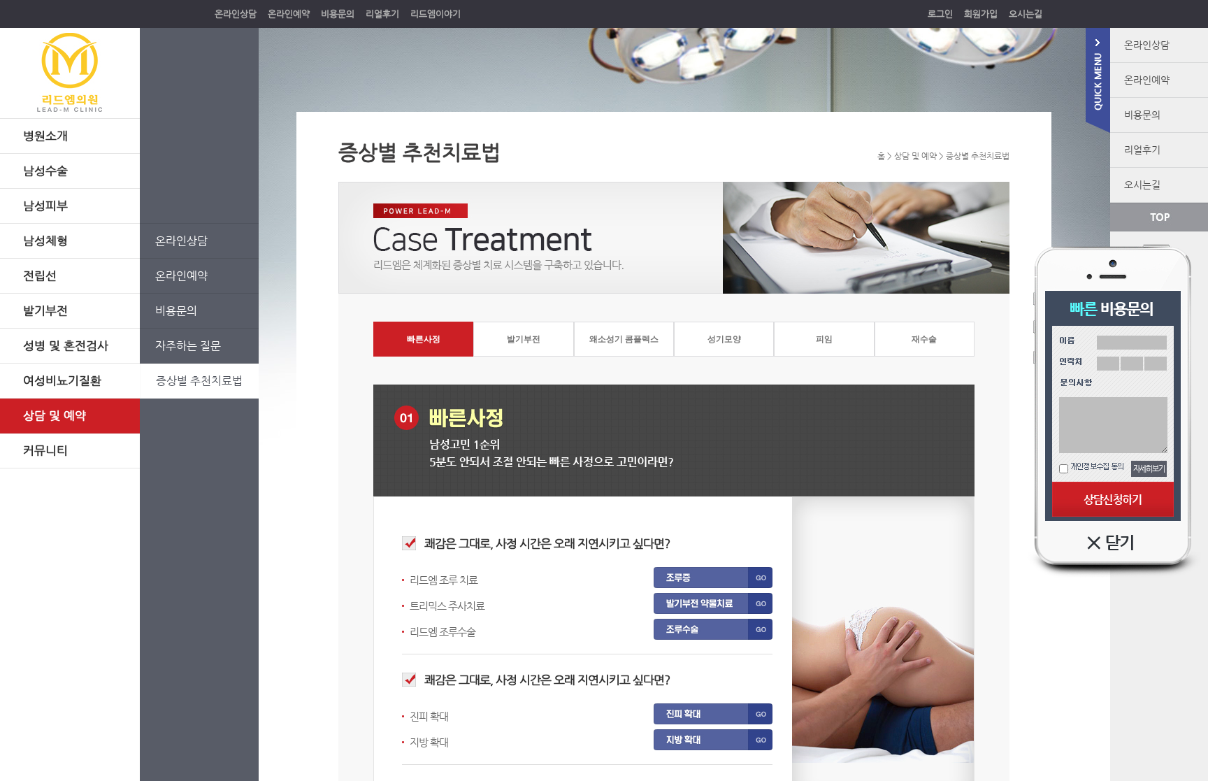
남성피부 (45, 206)
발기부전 (45, 310)
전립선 (40, 275)
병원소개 (45, 136)
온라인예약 (289, 13)
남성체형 (45, 241)
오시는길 (1025, 13)
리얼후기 (382, 13)
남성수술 (45, 171)
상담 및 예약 (54, 415)
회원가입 (981, 13)
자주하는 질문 (188, 345)
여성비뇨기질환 (62, 380)
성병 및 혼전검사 (65, 345)
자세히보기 (1149, 468)
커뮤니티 (45, 450)
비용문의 (337, 13)
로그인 (940, 13)
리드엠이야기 (435, 13)
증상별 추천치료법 (199, 380)
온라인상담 (236, 13)
